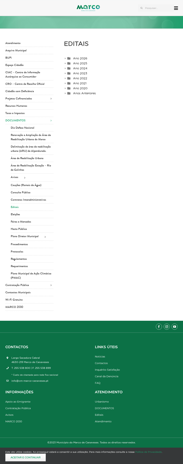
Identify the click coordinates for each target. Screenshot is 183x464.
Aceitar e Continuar (26, 457)
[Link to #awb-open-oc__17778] (176, 8)
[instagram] (167, 327)
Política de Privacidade (148, 452)
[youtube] (175, 327)
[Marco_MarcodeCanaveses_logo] (88, 6)
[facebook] (159, 327)
